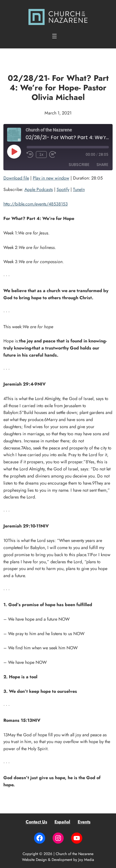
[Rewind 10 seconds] (30, 154)
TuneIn (79, 189)
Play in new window (51, 178)
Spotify (63, 189)
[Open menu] (54, 36)
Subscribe (79, 164)
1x (41, 154)
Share (102, 164)
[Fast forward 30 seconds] (52, 154)
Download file (16, 178)
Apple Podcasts (38, 189)
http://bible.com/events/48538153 (35, 204)
